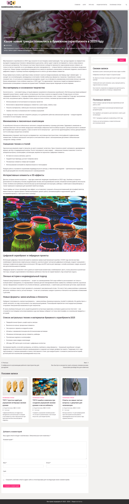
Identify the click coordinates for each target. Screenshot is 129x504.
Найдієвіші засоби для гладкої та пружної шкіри (106, 74)
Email (48, 463)
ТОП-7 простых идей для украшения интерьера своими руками (14, 402)
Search (122, 60)
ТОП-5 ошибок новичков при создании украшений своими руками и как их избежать (44, 402)
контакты (79, 501)
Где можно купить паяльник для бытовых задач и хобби (109, 71)
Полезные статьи (115, 4)
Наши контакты (102, 4)
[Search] (126, 4)
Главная (77, 4)
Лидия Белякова (8, 408)
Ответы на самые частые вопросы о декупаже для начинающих (72, 402)
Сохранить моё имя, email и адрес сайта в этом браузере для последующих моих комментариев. (38, 480)
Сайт (4, 471)
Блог (84, 4)
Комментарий (8, 439)
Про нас (91, 4)
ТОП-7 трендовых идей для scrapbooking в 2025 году (108, 118)
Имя (5, 463)
